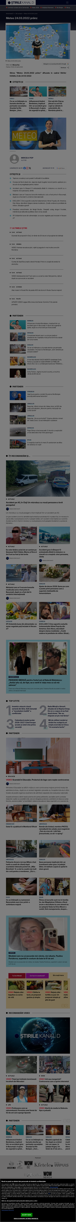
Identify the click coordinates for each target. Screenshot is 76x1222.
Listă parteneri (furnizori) (7, 1210)
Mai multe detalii (54, 1187)
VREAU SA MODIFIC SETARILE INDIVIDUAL (26, 1218)
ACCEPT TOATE (26, 1215)
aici (49, 1193)
